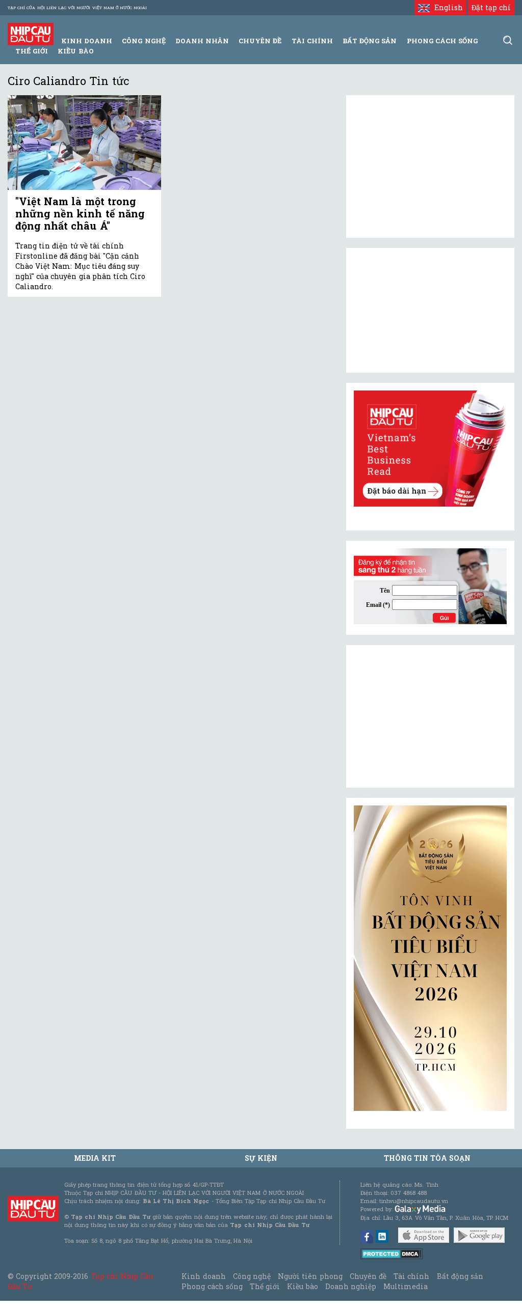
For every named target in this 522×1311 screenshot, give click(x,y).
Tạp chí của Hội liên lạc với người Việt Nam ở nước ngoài (77, 7)
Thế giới (31, 50)
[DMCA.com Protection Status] (391, 1253)
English (446, 7)
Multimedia (405, 1286)
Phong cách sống (211, 1286)
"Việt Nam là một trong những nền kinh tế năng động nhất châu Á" (80, 213)
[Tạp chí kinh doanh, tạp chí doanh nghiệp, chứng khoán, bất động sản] (31, 33)
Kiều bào (75, 50)
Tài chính (411, 1276)
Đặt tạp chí (491, 7)
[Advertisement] (430, 716)
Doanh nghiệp (350, 1286)
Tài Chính (312, 40)
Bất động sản (370, 40)
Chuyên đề (260, 40)
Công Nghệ (143, 40)
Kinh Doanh (86, 40)
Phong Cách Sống (442, 40)
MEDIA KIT (95, 1158)
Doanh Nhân (202, 40)
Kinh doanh (203, 1276)
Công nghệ (252, 1276)
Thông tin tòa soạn (427, 1158)
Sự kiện (261, 1158)
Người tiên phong (310, 1276)
